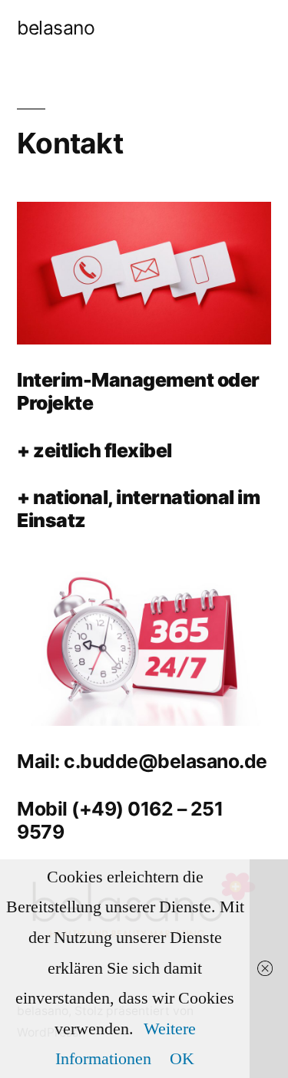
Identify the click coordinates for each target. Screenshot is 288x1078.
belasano (55, 27)
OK (182, 1059)
